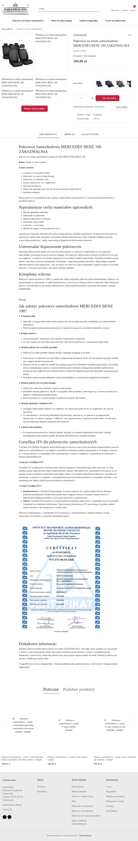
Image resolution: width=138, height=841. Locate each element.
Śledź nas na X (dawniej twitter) (86, 816)
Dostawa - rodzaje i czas (82, 796)
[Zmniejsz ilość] (75, 98)
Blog (74, 801)
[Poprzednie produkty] (8, 720)
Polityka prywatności (115, 796)
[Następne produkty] (130, 720)
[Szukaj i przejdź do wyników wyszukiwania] (98, 9)
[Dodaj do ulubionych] (126, 98)
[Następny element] (127, 84)
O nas (108, 787)
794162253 (7, 810)
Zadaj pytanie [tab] (90, 134)
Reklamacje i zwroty (115, 801)
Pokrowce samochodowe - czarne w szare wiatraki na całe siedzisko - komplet (69, 758)
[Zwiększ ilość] (87, 98)
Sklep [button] (40, 779)
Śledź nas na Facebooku (82, 806)
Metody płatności (79, 791)
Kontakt (109, 806)
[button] (18, 54)
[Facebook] (4, 817)
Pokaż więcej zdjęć (34, 108)
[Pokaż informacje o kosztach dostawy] (101, 118)
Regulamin (111, 791)
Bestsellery (42, 791)
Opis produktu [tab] (48, 134)
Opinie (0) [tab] (69, 134)
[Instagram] (9, 817)
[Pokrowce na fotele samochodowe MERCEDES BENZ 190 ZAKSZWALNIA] (99, 84)
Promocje (41, 787)
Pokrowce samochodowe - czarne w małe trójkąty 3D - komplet (115, 758)
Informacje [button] (112, 779)
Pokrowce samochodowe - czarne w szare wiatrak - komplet (22, 758)
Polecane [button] (51, 689)
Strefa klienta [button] (79, 779)
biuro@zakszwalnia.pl (12, 805)
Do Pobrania (111, 811)
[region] (112, 84)
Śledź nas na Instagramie (82, 811)
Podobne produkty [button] (79, 689)
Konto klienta (78, 787)
